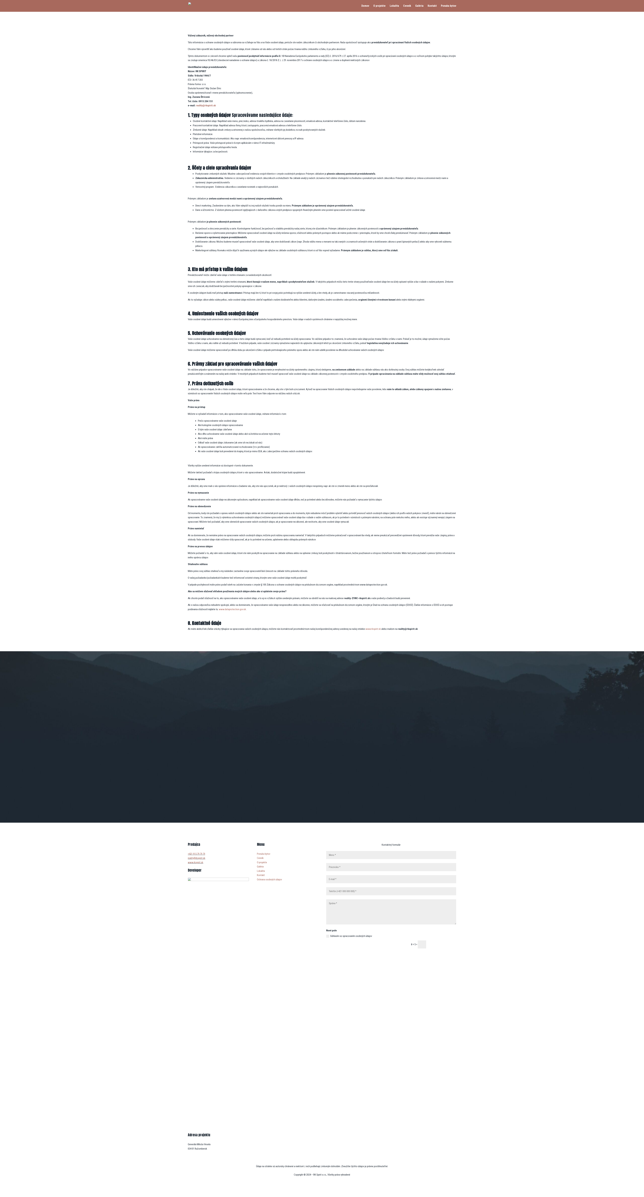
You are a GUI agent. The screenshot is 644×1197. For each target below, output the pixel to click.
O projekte (379, 6)
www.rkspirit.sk (373, 628)
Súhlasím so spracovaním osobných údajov (351, 936)
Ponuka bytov (448, 6)
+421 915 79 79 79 (196, 853)
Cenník (407, 6)
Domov (365, 6)
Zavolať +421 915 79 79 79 (322, 799)
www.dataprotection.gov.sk (232, 609)
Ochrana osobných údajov (269, 879)
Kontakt (432, 6)
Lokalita (394, 6)
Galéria (419, 6)
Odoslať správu (442, 945)
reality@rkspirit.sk (206, 105)
